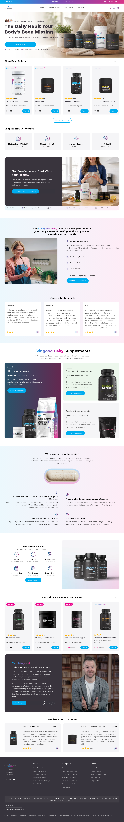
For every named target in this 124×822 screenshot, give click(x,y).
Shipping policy (52, 815)
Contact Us (8, 1)
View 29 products (75, 433)
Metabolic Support (13, 638)
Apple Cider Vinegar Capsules (105, 637)
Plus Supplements (39, 771)
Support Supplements (40, 774)
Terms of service (41, 815)
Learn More (32, 580)
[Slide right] (119, 61)
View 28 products (75, 393)
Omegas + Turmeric (72, 101)
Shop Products (38, 768)
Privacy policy (32, 815)
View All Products (62, 120)
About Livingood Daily (98, 774)
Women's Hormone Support (75, 638)
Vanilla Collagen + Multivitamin (18, 101)
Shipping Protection (69, 777)
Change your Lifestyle (77, 280)
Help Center (95, 781)
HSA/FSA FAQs (96, 777)
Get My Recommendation (24, 191)
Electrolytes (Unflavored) (44, 638)
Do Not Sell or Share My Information (80, 815)
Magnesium (39, 101)
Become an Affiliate (69, 784)
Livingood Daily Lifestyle (41, 781)
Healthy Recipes (96, 771)
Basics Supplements (40, 777)
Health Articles (96, 768)
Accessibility (66, 787)
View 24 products (17, 390)
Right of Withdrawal (106, 815)
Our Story (18, 703)
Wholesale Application (69, 781)
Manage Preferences (69, 774)
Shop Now (19, 44)
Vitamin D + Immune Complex (105, 101)
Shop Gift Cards (38, 784)
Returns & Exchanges (69, 771)
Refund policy (22, 815)
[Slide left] (111, 61)
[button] (42, 8)
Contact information (63, 815)
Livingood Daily (13, 815)
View (25, 111)
